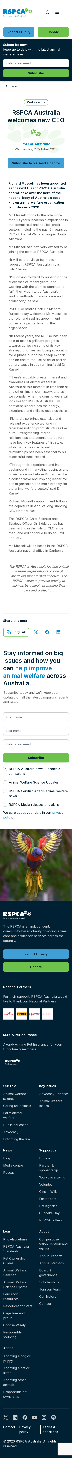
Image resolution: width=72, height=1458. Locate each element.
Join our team (50, 1289)
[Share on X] (36, 632)
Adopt (8, 1348)
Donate (44, 1158)
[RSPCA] (18, 12)
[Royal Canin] (8, 1014)
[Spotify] (53, 1417)
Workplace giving (52, 1177)
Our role (9, 1086)
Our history (47, 1296)
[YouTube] (34, 1417)
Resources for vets (17, 1306)
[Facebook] (24, 1417)
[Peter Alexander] (47, 1014)
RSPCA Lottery (50, 1220)
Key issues (47, 1086)
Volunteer (46, 1184)
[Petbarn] (21, 1014)
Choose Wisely (14, 1325)
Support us (47, 1150)
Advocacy (10, 1132)
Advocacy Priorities (54, 1094)
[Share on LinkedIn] (58, 632)
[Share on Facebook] (47, 632)
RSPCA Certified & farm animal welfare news (38, 793)
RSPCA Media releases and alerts (34, 805)
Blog (6, 1158)
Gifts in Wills (48, 1192)
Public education (15, 1125)
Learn (7, 1231)
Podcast (9, 1173)
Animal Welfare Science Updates (34, 782)
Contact (45, 1304)
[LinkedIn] (15, 1417)
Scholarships (49, 1282)
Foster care (48, 1199)
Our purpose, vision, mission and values (53, 1244)
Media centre (13, 1165)
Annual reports (50, 1256)
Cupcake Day (49, 1213)
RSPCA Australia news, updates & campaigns (34, 771)
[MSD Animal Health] (34, 1014)
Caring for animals (17, 1106)
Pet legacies (48, 1206)
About (44, 1231)
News (7, 1150)
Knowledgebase (15, 1239)
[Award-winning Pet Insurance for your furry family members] (12, 1061)
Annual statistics (51, 1263)
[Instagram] (44, 1417)
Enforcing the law (16, 1139)
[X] (5, 1417)
